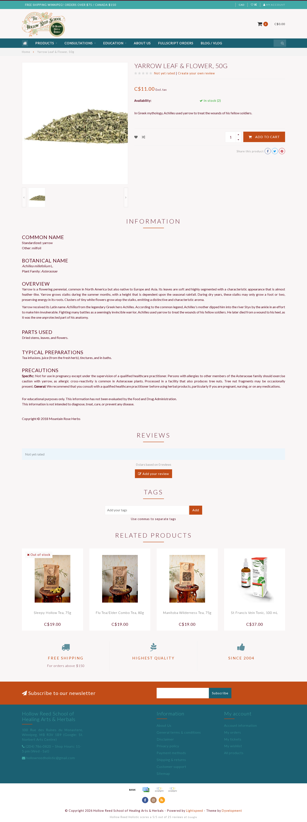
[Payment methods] (132, 789)
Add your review (155, 474)
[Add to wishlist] (136, 137)
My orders (232, 732)
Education (113, 43)
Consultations (79, 43)
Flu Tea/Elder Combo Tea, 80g (120, 613)
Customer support (171, 767)
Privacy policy (168, 746)
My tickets (232, 739)
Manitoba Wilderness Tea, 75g (187, 613)
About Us (142, 43)
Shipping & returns (171, 760)
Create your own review (196, 73)
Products (44, 43)
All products (234, 753)
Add (195, 510)
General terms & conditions (179, 732)
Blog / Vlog (211, 43)
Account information (240, 725)
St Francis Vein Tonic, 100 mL (254, 613)
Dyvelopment (232, 810)
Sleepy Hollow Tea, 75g (52, 613)
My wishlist (233, 746)
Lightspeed (194, 810)
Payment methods (171, 753)
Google (192, 817)
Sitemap (163, 773)
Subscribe (220, 693)
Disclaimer (165, 739)
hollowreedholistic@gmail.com (50, 758)
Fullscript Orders (175, 43)
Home (26, 51)
